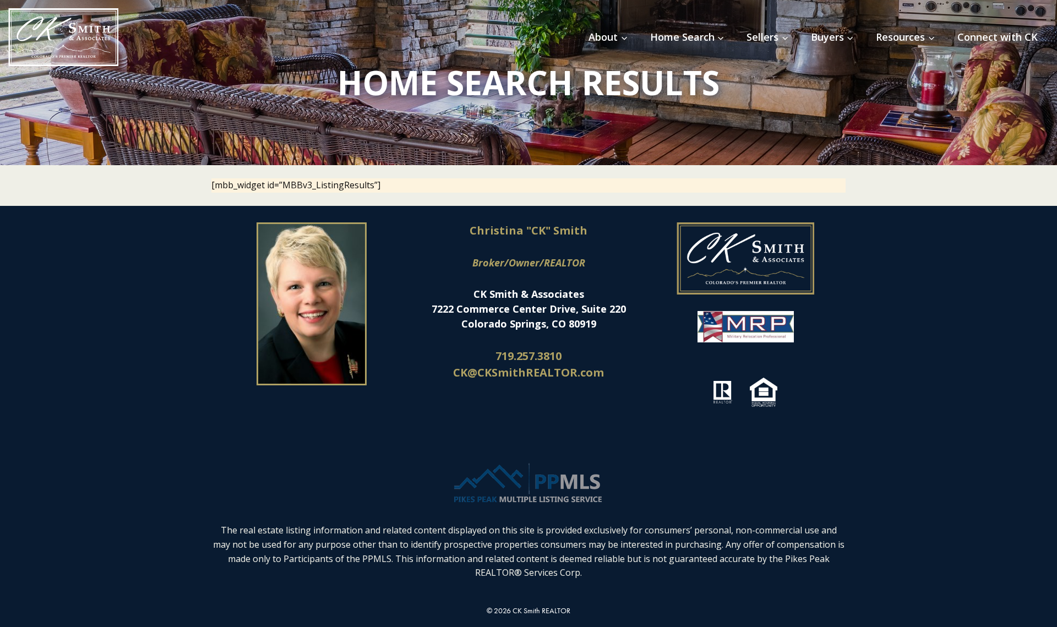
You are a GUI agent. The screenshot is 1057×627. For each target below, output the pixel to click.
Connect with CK (997, 36)
